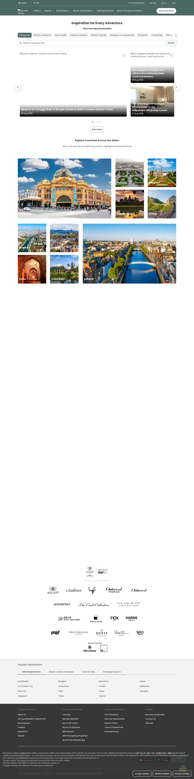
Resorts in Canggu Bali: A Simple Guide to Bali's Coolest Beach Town (67, 109)
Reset (171, 42)
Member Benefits (70, 719)
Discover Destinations (115, 719)
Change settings (182, 773)
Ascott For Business (71, 727)
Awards (21, 735)
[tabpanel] (97, 689)
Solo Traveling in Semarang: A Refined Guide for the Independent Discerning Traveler (149, 107)
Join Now (66, 714)
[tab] (92, 122)
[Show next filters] (176, 35)
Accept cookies (142, 773)
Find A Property (111, 714)
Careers (21, 727)
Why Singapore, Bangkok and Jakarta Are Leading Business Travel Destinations (148, 73)
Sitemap (149, 723)
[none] (37, 715)
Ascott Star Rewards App (73, 740)
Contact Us (150, 719)
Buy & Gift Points (70, 723)
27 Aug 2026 (137, 113)
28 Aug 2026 (26, 113)
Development (24, 723)
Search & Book (166, 11)
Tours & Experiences (114, 727)
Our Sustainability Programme (32, 719)
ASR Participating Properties (75, 735)
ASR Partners (68, 731)
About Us (22, 714)
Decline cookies (162, 773)
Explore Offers (111, 723)
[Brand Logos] (53, 590)
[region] (97, 87)
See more (97, 129)
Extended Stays (112, 731)
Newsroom (23, 731)
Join (174, 3)
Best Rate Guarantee (155, 714)
